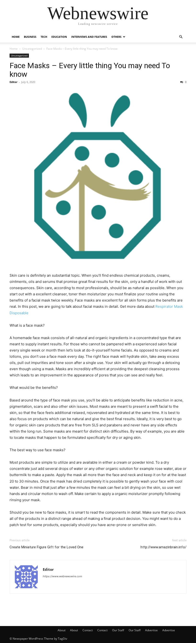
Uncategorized (32, 49)
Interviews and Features (89, 36)
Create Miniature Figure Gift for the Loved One (46, 547)
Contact (87, 630)
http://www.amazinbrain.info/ (163, 547)
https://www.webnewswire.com (62, 576)
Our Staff (118, 630)
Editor (13, 82)
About (61, 630)
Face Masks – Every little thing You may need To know (90, 70)
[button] (180, 37)
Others (116, 36)
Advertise (151, 630)
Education (59, 36)
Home (16, 36)
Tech (44, 36)
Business (30, 36)
